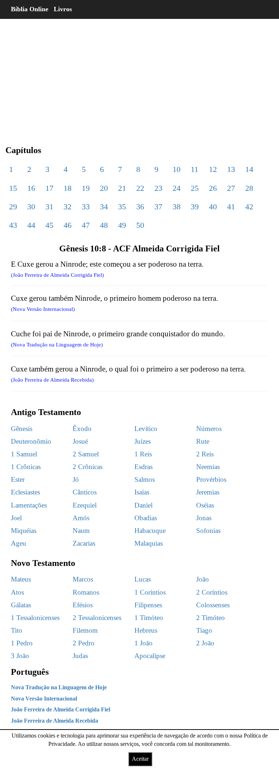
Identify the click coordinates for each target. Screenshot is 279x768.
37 (158, 206)
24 (177, 188)
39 (195, 206)
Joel (16, 518)
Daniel (143, 505)
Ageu (18, 543)
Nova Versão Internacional (44, 698)
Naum (81, 530)
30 (31, 206)
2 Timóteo (210, 617)
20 (104, 188)
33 (86, 206)
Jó (76, 479)
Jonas (203, 518)
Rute (202, 441)
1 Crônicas (26, 467)
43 (13, 225)
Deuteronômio (31, 441)
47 (86, 225)
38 (177, 206)
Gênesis (21, 428)
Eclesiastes (25, 492)
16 (31, 188)
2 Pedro (83, 643)
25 (195, 188)
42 (249, 206)
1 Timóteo (148, 617)
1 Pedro (22, 643)
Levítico (145, 428)
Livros (63, 9)
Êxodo (82, 428)
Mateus (21, 579)
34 (104, 206)
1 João (143, 643)
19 (86, 188)
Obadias (145, 518)
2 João (205, 643)
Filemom (85, 630)
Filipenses (148, 605)
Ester (18, 479)
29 (13, 206)
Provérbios (211, 479)
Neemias (208, 467)
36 (140, 206)
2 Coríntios (211, 592)
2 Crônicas (87, 467)
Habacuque (150, 530)
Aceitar (140, 759)
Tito (16, 630)
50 (140, 225)
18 (68, 188)
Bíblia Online (29, 9)
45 (49, 225)
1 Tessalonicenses (35, 617)
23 (158, 188)
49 (122, 225)
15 (13, 188)
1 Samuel (24, 454)
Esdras (143, 467)
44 (31, 225)
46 (68, 225)
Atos (17, 592)
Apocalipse (149, 656)
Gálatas (21, 605)
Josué (80, 441)
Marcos (83, 579)
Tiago (204, 630)
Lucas (142, 579)
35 (122, 206)
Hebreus (145, 630)
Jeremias (207, 492)
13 (231, 169)
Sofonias (208, 530)
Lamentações (29, 505)
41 (231, 206)
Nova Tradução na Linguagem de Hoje (59, 687)
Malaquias (148, 543)
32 (68, 206)
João (202, 579)
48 (104, 225)
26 (213, 188)
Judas (80, 656)
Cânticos (85, 492)
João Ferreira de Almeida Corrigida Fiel (60, 709)
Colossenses (213, 605)
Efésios (83, 605)
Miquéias (23, 530)
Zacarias (84, 543)
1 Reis (143, 454)
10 (177, 169)
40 (213, 206)
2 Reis (205, 454)
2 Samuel (86, 454)
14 (249, 169)
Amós (81, 518)
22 (140, 188)
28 (249, 188)
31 (49, 206)
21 (122, 188)
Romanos (86, 592)
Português (30, 672)
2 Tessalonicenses (97, 617)
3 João (20, 656)
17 (49, 188)
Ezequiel (85, 505)
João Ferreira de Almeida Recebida (54, 721)
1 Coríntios (150, 592)
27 (231, 188)
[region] (139, 76)
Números (209, 428)
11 (194, 169)
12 (213, 169)
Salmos (144, 479)
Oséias (205, 505)
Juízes (142, 441)
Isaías (141, 492)
